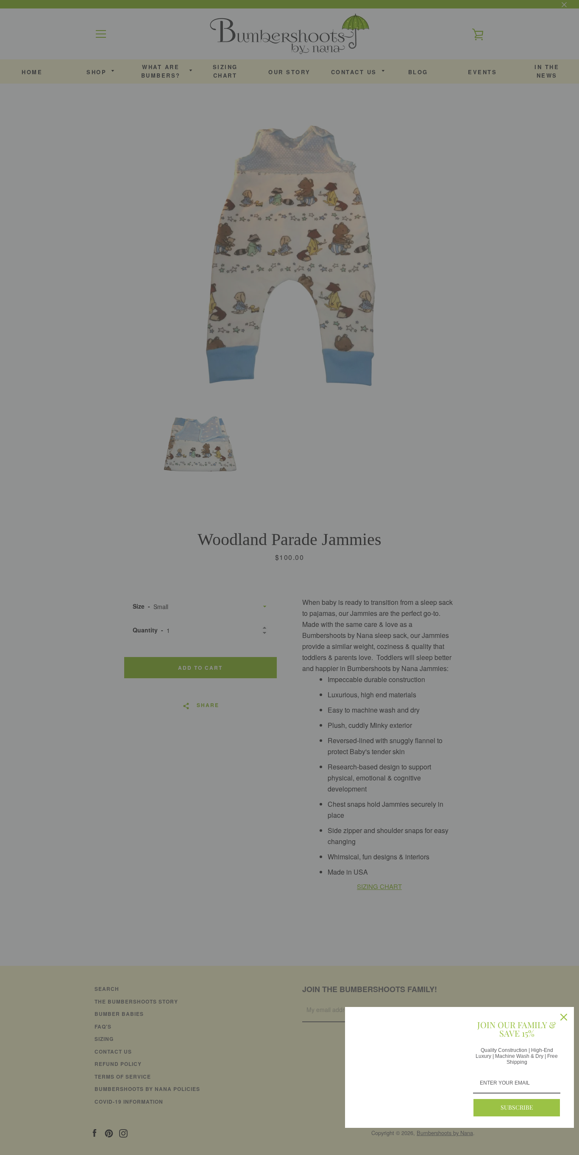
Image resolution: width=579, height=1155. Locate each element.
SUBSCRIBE (517, 1107)
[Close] (564, 1017)
